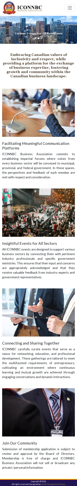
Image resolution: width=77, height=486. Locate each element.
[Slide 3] (41, 38)
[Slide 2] (38, 38)
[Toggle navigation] (70, 7)
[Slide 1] (36, 38)
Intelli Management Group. (53, 484)
